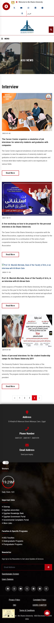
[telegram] (42, 8)
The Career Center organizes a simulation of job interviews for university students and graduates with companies (25, 142)
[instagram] (28, 8)
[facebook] (7, 588)
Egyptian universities (11, 510)
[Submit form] (48, 567)
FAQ (14, 605)
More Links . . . (9, 523)
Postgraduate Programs (12, 544)
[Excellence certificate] (8, 613)
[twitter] (14, 8)
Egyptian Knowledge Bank (13, 513)
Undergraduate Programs (13, 541)
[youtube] (21, 8)
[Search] (51, 29)
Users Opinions (7, 579)
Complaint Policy (39, 600)
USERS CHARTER (39, 605)
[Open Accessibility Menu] (6, 6)
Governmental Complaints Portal (16, 520)
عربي (29, 13)
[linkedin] (35, 8)
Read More (10, 173)
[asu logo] (27, 26)
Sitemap (6, 507)
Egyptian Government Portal (14, 516)
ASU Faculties (8, 538)
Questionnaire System (10, 574)
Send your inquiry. (27, 454)
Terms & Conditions (27, 610)
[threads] (22, 13)
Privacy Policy (14, 600)
